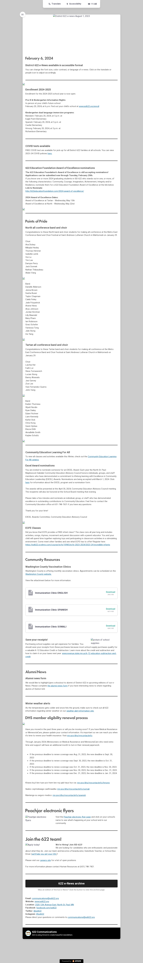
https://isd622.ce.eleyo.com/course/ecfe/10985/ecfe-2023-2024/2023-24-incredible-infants (67, 544)
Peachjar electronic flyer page (77, 817)
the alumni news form (57, 686)
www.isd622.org (42, 901)
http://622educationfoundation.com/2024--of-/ (54, 191)
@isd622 (37, 911)
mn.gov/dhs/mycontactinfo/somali (73, 789)
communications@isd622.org (45, 898)
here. (50, 153)
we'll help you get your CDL (44, 854)
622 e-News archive (71, 883)
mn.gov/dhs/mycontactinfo (79, 735)
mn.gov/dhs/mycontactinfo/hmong (93, 782)
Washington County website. (38, 574)
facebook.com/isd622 (46, 907)
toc (22, 14)
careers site (45, 860)
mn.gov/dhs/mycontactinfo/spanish (69, 795)
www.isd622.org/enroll (89, 106)
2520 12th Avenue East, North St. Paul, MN (54, 904)
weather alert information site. (80, 711)
